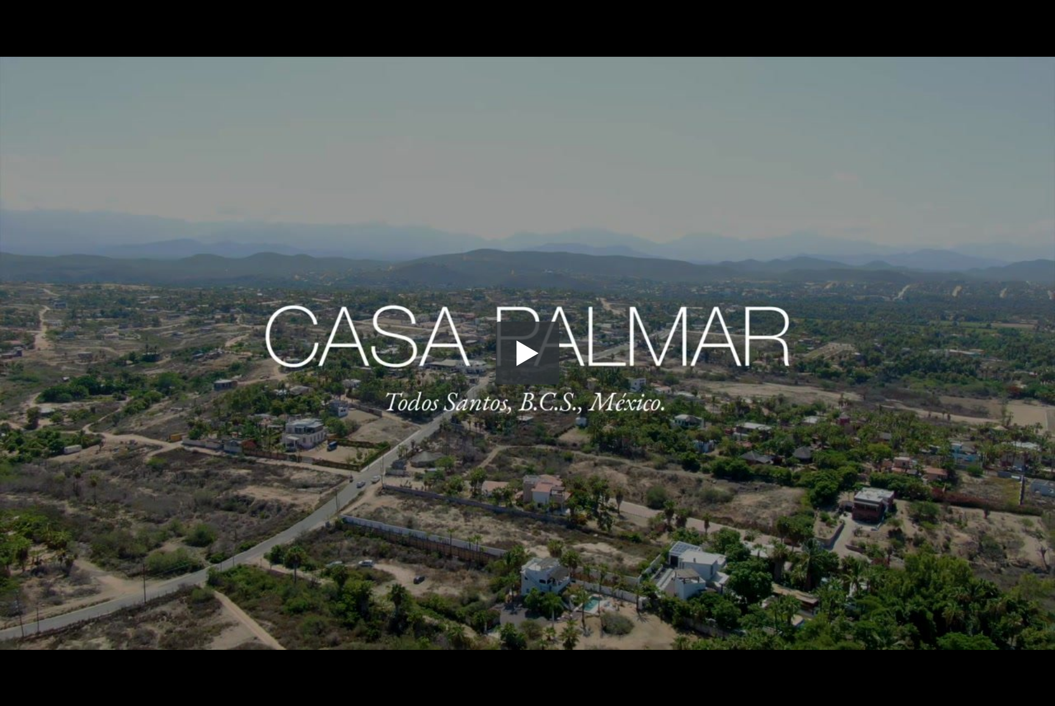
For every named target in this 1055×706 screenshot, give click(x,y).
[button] (527, 353)
